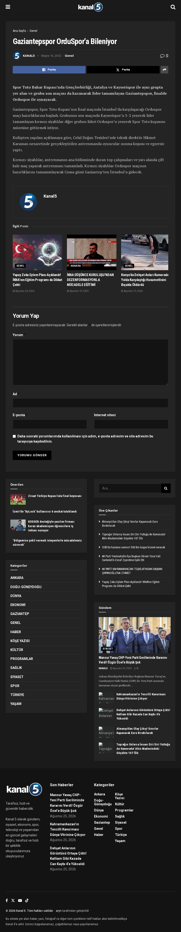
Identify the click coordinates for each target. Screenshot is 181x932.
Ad (16, 394)
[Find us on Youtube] (20, 900)
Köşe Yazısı (20, 641)
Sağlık (16, 668)
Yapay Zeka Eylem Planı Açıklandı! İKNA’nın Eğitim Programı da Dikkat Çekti (37, 280)
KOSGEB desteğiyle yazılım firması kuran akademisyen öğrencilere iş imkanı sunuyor (51, 526)
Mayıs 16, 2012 (51, 55)
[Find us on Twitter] (13, 900)
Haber (15, 632)
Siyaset (17, 677)
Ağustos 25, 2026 (122, 668)
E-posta (20, 415)
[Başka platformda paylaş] (164, 69)
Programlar (21, 659)
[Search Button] (173, 7)
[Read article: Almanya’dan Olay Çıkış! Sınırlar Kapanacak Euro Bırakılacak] (106, 732)
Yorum (19, 335)
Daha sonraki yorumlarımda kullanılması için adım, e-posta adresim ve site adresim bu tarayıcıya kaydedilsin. (85, 438)
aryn (59, 910)
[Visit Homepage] (90, 7)
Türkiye (17, 695)
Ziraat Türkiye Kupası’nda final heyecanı (55, 496)
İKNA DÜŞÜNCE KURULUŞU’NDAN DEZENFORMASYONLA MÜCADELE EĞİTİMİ (90, 280)
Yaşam (15, 704)
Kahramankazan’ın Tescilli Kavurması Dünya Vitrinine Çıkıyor (68, 829)
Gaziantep (19, 614)
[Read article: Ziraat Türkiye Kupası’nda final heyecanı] (18, 499)
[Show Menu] (8, 7)
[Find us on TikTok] (27, 900)
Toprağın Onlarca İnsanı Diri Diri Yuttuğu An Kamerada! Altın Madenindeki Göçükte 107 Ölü (143, 749)
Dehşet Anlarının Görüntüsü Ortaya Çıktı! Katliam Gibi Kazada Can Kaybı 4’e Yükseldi (143, 714)
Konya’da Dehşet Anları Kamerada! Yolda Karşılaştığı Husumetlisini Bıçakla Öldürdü (145, 280)
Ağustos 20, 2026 (24, 291)
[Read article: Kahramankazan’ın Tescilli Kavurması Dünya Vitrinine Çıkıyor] (106, 697)
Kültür (16, 650)
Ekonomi (17, 605)
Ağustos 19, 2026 (79, 291)
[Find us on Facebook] (7, 900)
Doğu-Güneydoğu (25, 587)
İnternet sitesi (105, 415)
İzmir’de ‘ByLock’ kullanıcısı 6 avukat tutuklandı (45, 511)
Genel (33, 31)
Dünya (15, 596)
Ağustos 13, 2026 (133, 291)
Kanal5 (29, 55)
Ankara (76, 266)
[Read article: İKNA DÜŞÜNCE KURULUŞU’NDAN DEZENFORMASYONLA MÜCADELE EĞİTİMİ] (91, 252)
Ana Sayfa (19, 31)
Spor (14, 686)
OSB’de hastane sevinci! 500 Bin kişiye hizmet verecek (133, 547)
